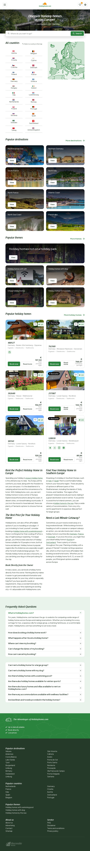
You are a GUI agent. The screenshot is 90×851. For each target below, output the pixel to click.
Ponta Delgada (53, 774)
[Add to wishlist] (35, 324)
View (12, 160)
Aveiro (49, 757)
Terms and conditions (55, 828)
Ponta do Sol (52, 760)
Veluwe (8, 751)
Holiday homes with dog (15, 810)
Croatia (50, 789)
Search (79, 33)
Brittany (8, 771)
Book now (14, 364)
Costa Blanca (10, 757)
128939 (63, 439)
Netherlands (10, 786)
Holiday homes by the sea (15, 813)
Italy (50, 481)
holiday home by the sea (64, 503)
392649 (20, 394)
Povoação (51, 768)
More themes (76, 239)
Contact (8, 828)
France (81, 534)
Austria (70, 539)
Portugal (50, 797)
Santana (50, 776)
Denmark (51, 537)
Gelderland (9, 774)
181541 (21, 442)
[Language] (85, 4)
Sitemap (8, 831)
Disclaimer (51, 825)
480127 (25, 344)
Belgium (8, 797)
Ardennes (9, 754)
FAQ (49, 822)
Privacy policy (52, 831)
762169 (65, 347)
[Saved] (80, 4)
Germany (73, 534)
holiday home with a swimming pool (28, 531)
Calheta (50, 754)
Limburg (8, 768)
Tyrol (7, 762)
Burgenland (10, 765)
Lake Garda (10, 760)
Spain (56, 481)
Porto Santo (52, 762)
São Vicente (52, 751)
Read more (27, 364)
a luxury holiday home (34, 478)
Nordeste (51, 765)
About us (9, 822)
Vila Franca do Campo (56, 771)
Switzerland (51, 542)
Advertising (10, 825)
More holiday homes (73, 315)
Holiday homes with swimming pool (19, 807)
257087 (62, 394)
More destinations (74, 140)
